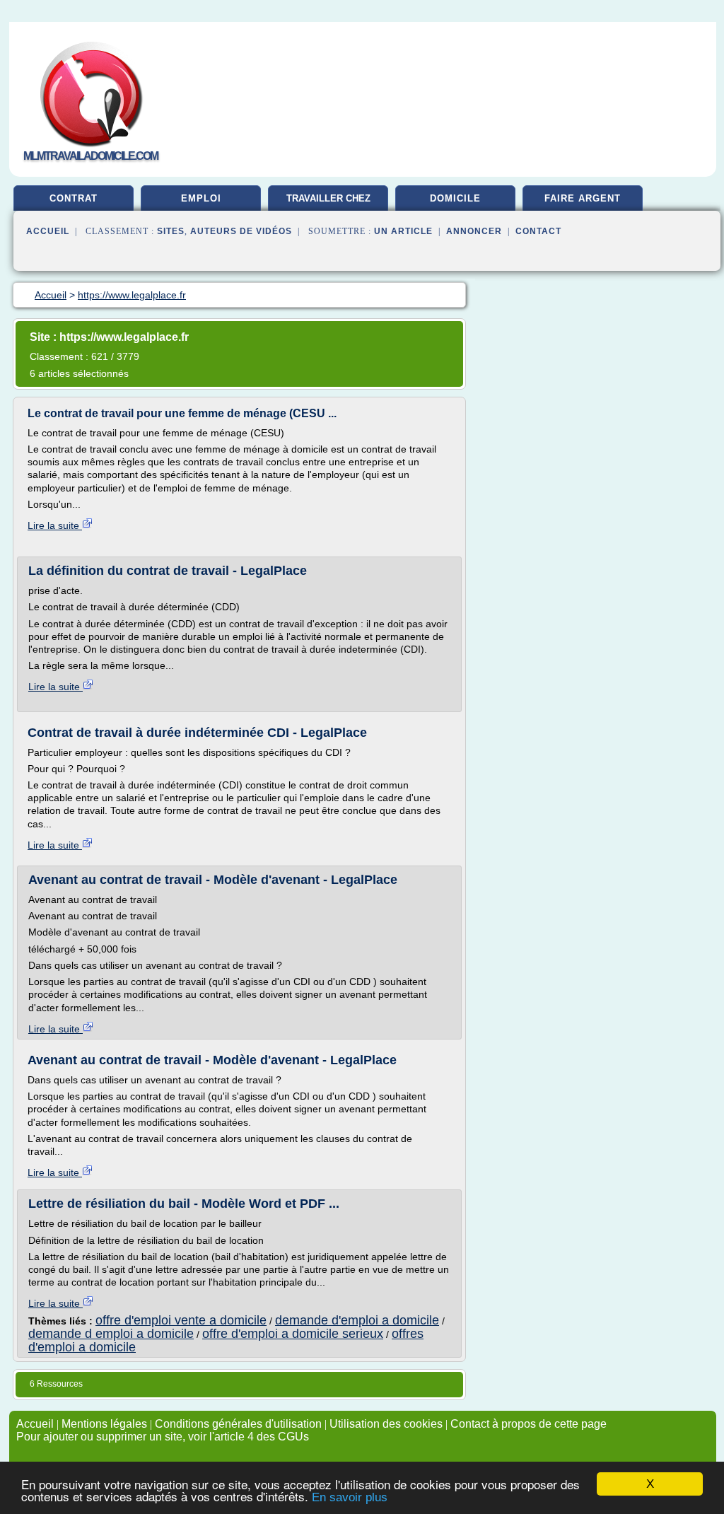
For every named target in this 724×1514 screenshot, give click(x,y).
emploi (201, 198)
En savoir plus (349, 1497)
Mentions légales (104, 1424)
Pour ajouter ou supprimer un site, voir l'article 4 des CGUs (162, 1437)
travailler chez (328, 198)
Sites (171, 231)
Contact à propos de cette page (528, 1424)
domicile (455, 198)
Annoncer (474, 231)
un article (403, 231)
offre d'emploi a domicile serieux (292, 1334)
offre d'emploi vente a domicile (181, 1320)
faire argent (582, 198)
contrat (73, 198)
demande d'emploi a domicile (357, 1320)
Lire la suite (55, 525)
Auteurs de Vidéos (241, 231)
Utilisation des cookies (386, 1424)
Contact (538, 231)
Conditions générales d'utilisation (238, 1424)
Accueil (47, 231)
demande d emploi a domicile (111, 1334)
